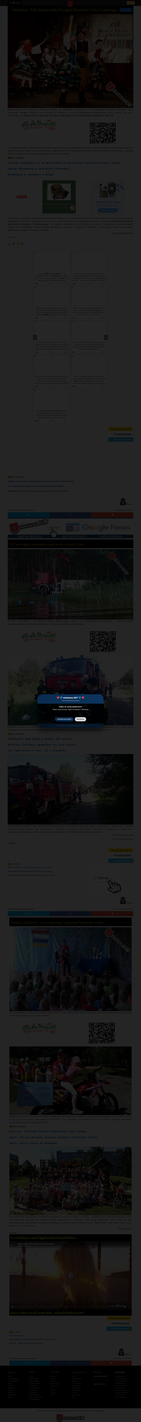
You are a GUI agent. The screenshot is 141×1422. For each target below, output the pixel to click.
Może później (80, 719)
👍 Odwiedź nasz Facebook (64, 719)
